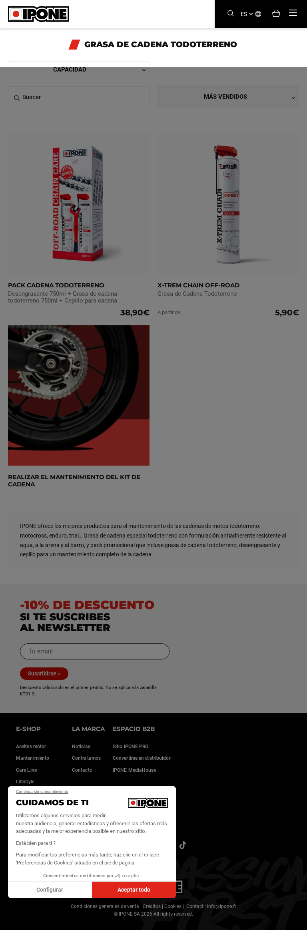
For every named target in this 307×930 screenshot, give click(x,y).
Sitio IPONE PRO (131, 746)
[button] (12, 921)
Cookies (172, 906)
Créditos (152, 906)
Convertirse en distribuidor (142, 758)
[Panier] (276, 14)
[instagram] (182, 845)
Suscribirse (42, 673)
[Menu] (293, 13)
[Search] (230, 14)
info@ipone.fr (221, 906)
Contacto (82, 770)
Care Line (26, 770)
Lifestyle (25, 782)
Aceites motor (31, 746)
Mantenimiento (32, 758)
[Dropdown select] (79, 69)
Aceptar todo (134, 889)
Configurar (49, 889)
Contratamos (86, 758)
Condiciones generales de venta (105, 906)
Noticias (81, 746)
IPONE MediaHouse (134, 770)
